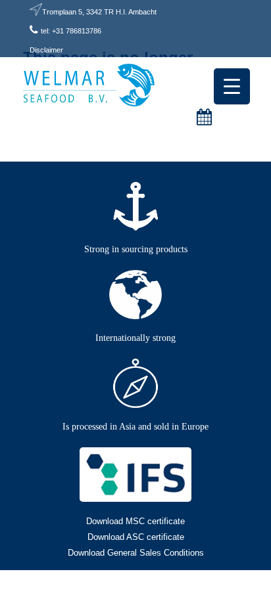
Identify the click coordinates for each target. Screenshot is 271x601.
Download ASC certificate (135, 537)
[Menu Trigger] (232, 86)
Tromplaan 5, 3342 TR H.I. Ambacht (99, 12)
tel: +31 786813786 (71, 31)
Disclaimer (46, 50)
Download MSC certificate (135, 521)
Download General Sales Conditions (136, 553)
